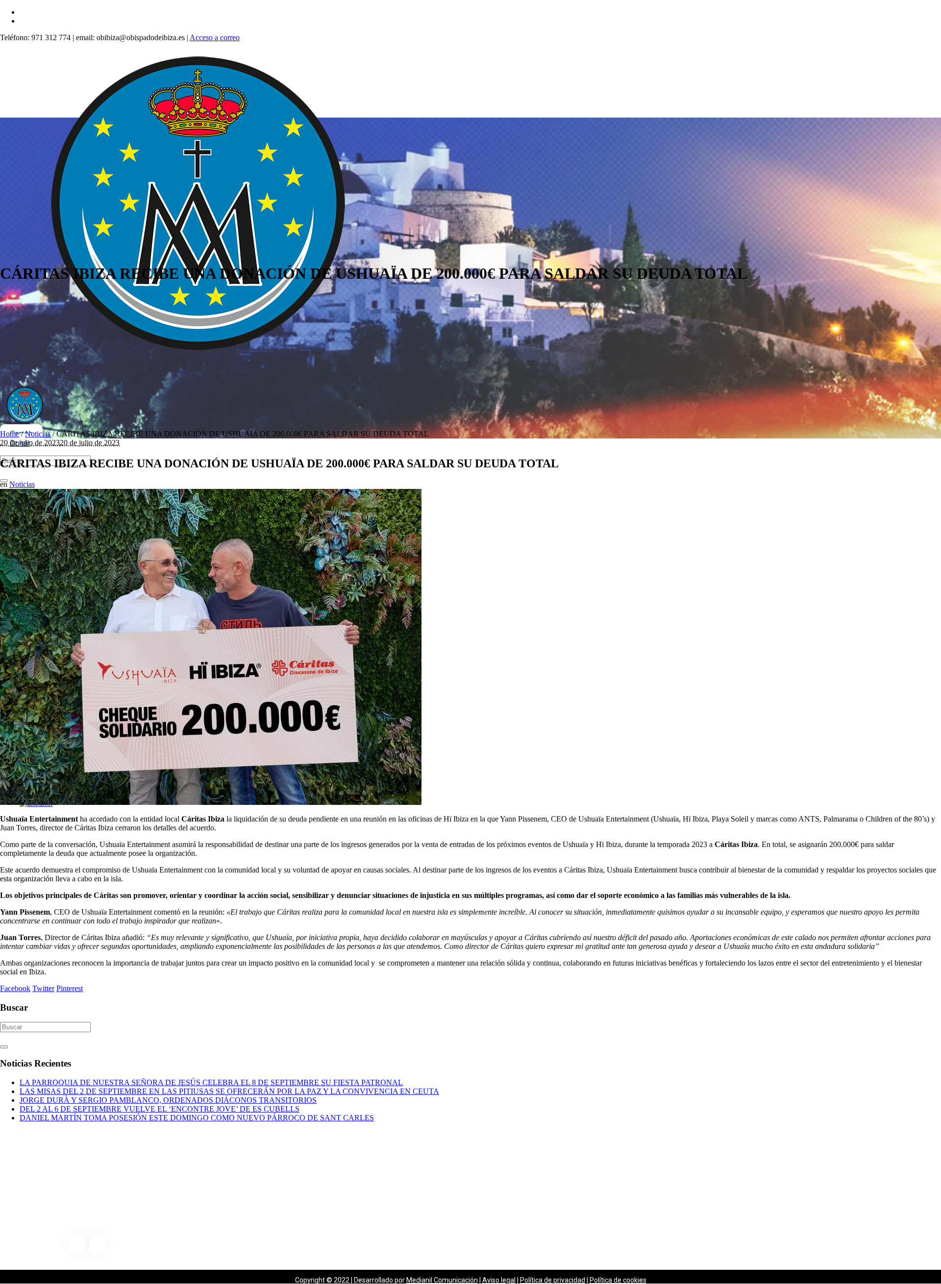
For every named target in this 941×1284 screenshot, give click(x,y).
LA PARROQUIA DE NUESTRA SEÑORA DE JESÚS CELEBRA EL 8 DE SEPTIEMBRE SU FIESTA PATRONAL (211, 1082)
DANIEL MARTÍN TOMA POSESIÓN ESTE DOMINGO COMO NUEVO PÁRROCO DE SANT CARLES (197, 1118)
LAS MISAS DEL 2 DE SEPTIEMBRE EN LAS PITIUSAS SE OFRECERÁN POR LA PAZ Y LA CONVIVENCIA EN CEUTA (229, 1091)
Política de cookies (618, 1280)
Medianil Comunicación (442, 1280)
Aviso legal (499, 1280)
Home (9, 434)
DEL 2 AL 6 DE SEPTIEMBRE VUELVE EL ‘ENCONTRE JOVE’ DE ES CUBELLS (159, 1109)
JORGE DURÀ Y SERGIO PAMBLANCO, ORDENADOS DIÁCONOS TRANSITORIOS (168, 1100)
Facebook (15, 988)
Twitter (43, 988)
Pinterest (69, 988)
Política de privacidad (552, 1280)
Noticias (37, 434)
